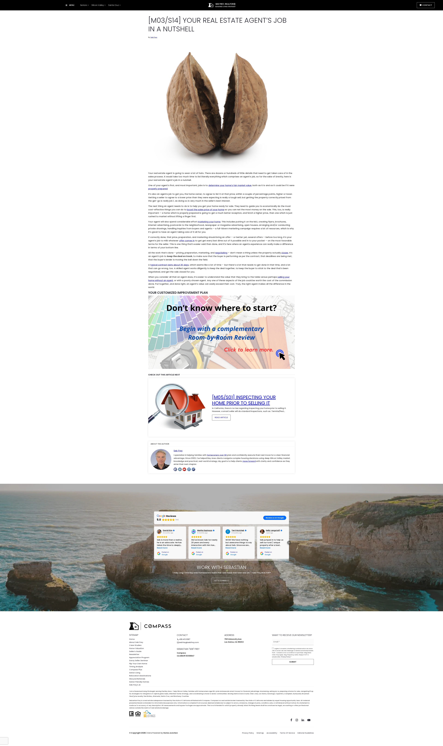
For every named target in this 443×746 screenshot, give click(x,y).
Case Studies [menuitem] (135, 645)
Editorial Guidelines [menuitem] (306, 733)
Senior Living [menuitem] (134, 672)
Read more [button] (162, 548)
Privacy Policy (285, 657)
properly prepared (158, 188)
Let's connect (221, 580)
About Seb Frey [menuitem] (136, 642)
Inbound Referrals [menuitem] (137, 679)
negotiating (221, 252)
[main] (221, 242)
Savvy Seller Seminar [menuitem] (138, 660)
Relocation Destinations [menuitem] (140, 675)
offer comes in (187, 240)
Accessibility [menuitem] (272, 733)
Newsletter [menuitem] (134, 654)
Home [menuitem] (132, 639)
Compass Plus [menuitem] (135, 669)
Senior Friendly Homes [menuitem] (139, 682)
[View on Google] (159, 531)
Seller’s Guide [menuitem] (135, 651)
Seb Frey (154, 37)
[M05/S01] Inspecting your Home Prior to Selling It (244, 400)
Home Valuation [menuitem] (136, 648)
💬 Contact (425, 5)
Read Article (221, 417)
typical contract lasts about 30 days (169, 264)
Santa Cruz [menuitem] (113, 5)
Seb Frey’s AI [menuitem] (135, 685)
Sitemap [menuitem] (260, 733)
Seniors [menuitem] (84, 5)
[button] (154, 542)
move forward (249, 461)
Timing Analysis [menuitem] (136, 666)
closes (284, 252)
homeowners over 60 (217, 455)
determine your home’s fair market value (229, 185)
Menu (71, 5)
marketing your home (209, 221)
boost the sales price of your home (205, 209)
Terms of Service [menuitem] (287, 733)
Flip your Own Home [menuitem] (138, 663)
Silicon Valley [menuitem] (97, 5)
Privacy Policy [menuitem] (248, 733)
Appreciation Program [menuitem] (139, 657)
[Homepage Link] (221, 5)
